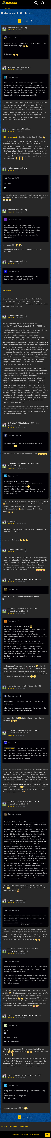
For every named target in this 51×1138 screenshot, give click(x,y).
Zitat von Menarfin (14, 271)
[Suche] (36, 3)
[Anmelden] (42, 3)
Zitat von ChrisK (14, 77)
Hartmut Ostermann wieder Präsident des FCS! (24, 579)
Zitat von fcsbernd (14, 220)
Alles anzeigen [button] (25, 924)
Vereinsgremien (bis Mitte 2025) (18, 67)
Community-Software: (25, 1134)
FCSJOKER (10, 30)
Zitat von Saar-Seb (14, 435)
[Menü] (48, 3)
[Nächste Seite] (31, 21)
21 (27, 21)
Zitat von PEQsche (14, 38)
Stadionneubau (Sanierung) (17, 28)
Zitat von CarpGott (14, 621)
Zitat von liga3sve (14, 910)
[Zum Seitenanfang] (47, 1135)
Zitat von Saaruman (15, 814)
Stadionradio (12, 521)
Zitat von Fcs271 (13, 178)
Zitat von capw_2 (14, 589)
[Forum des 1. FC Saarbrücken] (10, 3)
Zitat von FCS (13, 476)
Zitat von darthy (13, 1025)
